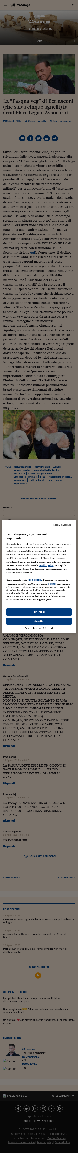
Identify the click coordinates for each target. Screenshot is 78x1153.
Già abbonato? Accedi (39, 628)
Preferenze (39, 612)
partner (52, 584)
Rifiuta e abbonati (62, 525)
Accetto (39, 621)
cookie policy (46, 565)
